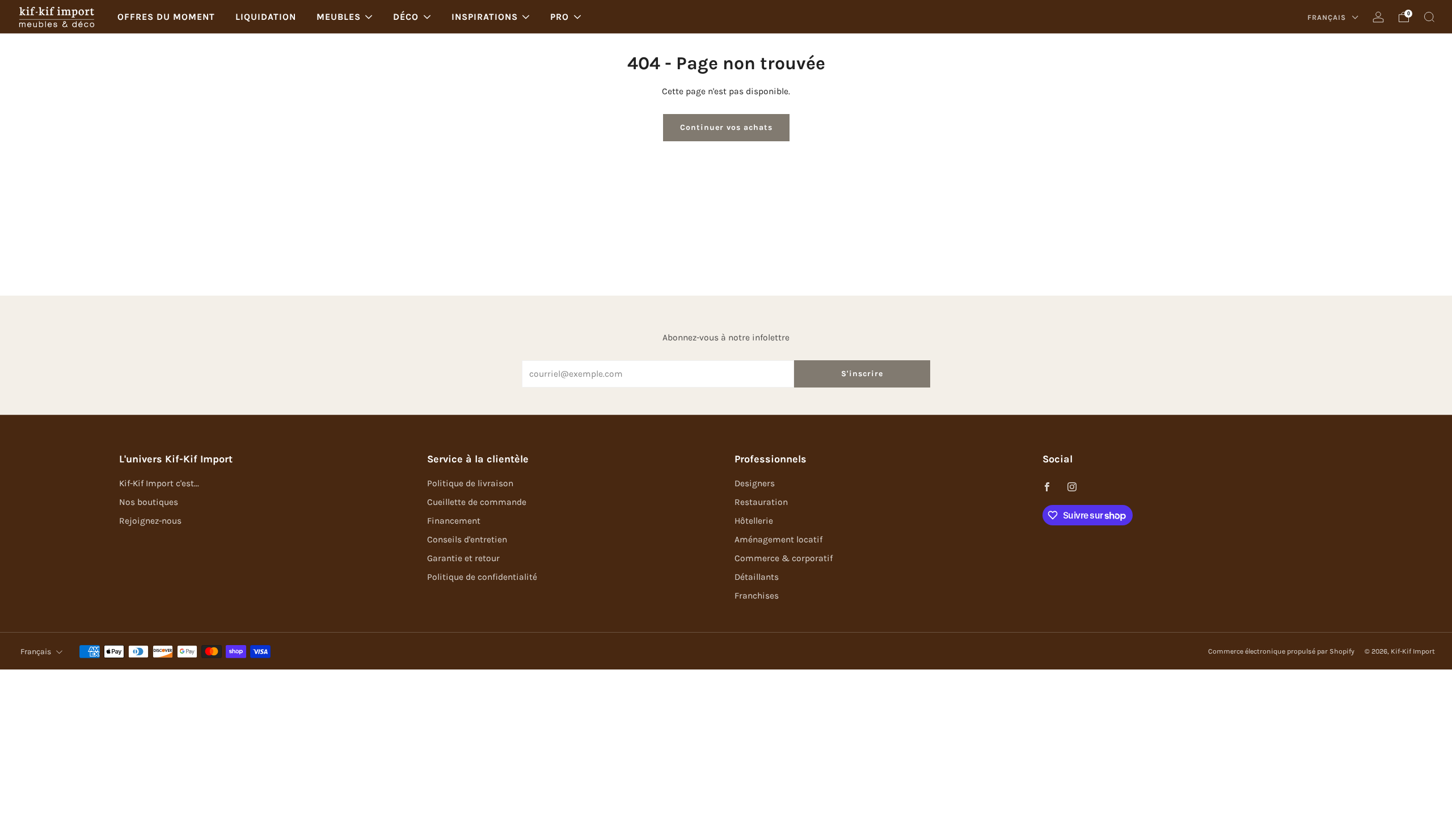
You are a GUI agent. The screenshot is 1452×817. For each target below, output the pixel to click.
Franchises (757, 596)
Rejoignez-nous (150, 521)
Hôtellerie (754, 521)
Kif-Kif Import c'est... (159, 483)
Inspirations (484, 16)
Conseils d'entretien (467, 539)
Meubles (338, 16)
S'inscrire (862, 373)
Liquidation (265, 16)
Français (1327, 17)
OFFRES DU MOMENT (166, 16)
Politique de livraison (470, 483)
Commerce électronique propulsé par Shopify (1281, 651)
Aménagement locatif (778, 539)
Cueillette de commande (476, 502)
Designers (755, 483)
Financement (453, 521)
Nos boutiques (148, 502)
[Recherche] (1429, 17)
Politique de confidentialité (482, 577)
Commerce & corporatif (784, 558)
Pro (559, 16)
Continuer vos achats (726, 127)
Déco (406, 16)
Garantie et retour (463, 558)
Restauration (761, 502)
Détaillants (757, 577)
